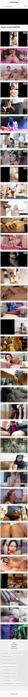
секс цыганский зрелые (7, 683)
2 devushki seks (16, 680)
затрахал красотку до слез (8, 660)
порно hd (14, 646)
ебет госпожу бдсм (6, 680)
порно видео (14, 645)
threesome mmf (18, 683)
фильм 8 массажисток (7, 656)
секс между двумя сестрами (9, 677)
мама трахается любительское (9, 666)
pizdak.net (14, 2)
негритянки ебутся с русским (9, 673)
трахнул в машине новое (16, 653)
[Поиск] (25, 6)
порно (14, 643)
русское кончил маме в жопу (9, 663)
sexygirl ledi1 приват (6, 670)
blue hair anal (5, 653)
